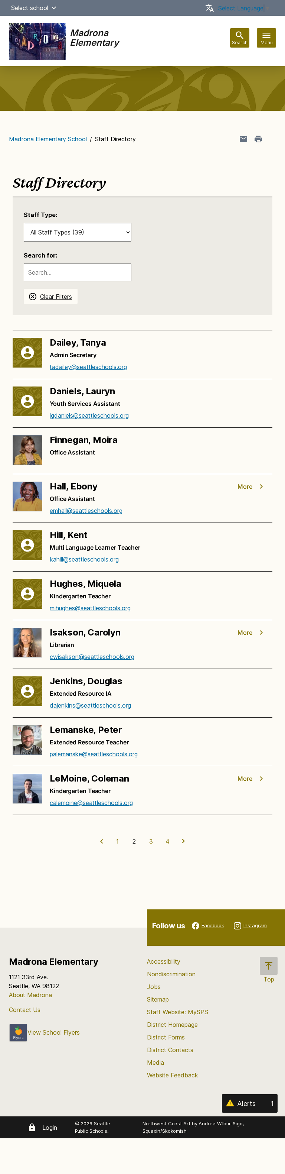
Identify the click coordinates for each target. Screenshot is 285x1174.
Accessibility (163, 961)
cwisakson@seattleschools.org (92, 656)
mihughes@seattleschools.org (90, 608)
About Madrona (30, 995)
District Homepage (172, 1024)
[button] (53, 7)
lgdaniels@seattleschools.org (89, 415)
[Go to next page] (184, 841)
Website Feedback (172, 1075)
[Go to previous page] (101, 841)
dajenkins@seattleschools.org (90, 705)
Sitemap (158, 999)
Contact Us (24, 1009)
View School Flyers (53, 1032)
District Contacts (170, 1050)
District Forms (166, 1037)
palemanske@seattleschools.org (94, 754)
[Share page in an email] (243, 139)
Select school (29, 8)
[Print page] (258, 139)
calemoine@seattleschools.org (91, 802)
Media (155, 1062)
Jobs (154, 986)
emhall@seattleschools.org (86, 510)
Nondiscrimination (171, 974)
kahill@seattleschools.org (84, 559)
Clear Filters (56, 296)
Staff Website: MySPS (177, 1012)
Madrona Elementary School (48, 139)
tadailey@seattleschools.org (88, 367)
